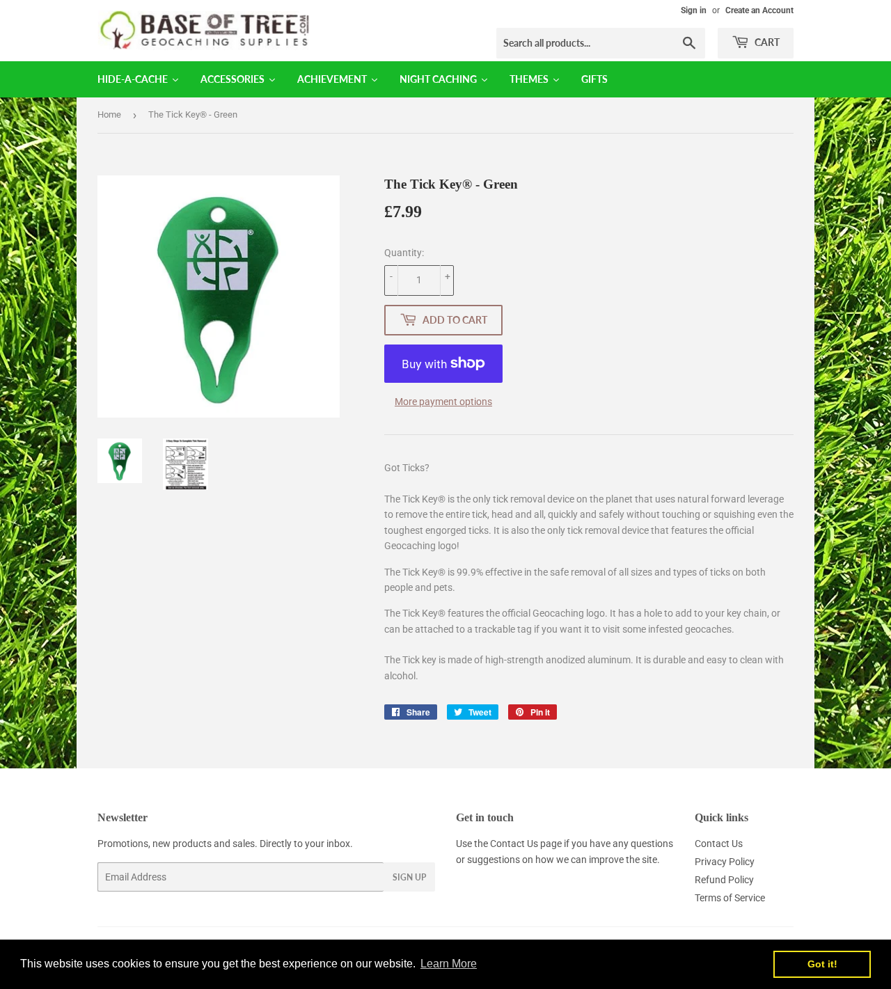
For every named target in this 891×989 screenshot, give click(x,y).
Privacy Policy (725, 861)
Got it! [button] (822, 964)
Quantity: (404, 252)
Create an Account (759, 10)
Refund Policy (724, 879)
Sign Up (409, 877)
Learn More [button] (448, 964)
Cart (766, 42)
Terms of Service (730, 897)
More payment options (443, 401)
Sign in (694, 10)
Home (109, 114)
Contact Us (514, 843)
